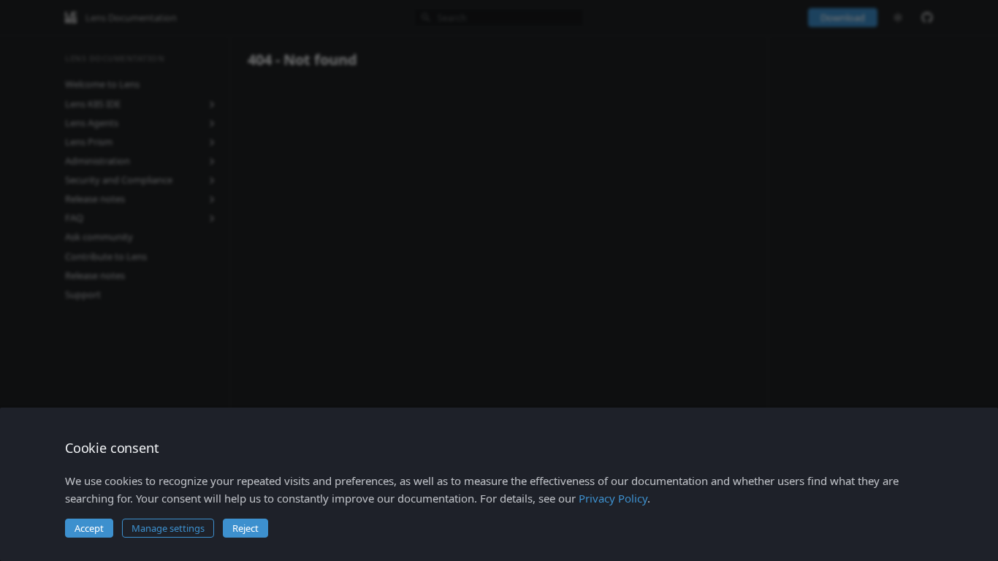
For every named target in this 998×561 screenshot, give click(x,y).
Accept (89, 528)
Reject (245, 528)
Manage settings (168, 528)
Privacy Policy (613, 498)
